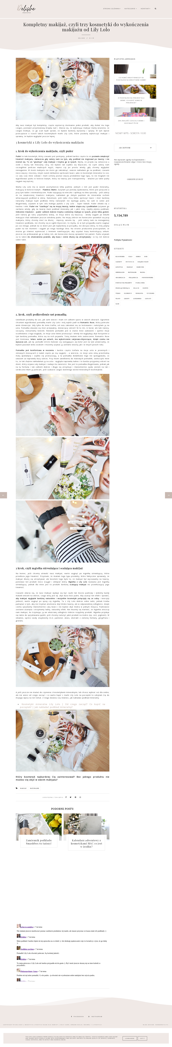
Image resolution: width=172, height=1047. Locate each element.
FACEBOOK (79, 1016)
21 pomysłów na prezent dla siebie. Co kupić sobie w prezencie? (131, 100)
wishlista (139, 293)
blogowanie (120, 256)
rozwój (145, 288)
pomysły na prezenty (124, 283)
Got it (142, 1038)
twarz (118, 293)
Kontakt (145, 8)
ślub (117, 304)
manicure (140, 267)
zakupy (127, 298)
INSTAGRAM (96, 1016)
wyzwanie (150, 293)
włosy (118, 298)
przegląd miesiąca (123, 288)
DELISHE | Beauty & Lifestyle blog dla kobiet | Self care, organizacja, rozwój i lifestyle (58, 1024)
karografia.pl (162, 1024)
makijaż (23, 788)
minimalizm (120, 272)
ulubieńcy (128, 293)
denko (138, 256)
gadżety (119, 262)
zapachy (148, 298)
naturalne (34, 788)
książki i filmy (143, 262)
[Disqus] (62, 889)
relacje (136, 288)
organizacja (120, 277)
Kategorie (130, 8)
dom (145, 256)
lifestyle (119, 267)
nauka (142, 272)
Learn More (129, 1038)
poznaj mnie (140, 283)
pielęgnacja (133, 277)
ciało (130, 256)
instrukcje (130, 262)
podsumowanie (147, 277)
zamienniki (137, 298)
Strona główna (111, 8)
